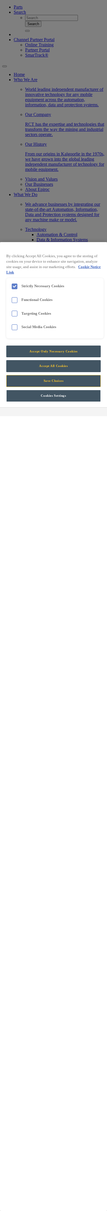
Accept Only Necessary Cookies (53, 351)
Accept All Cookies (53, 366)
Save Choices (54, 380)
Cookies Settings (53, 395)
